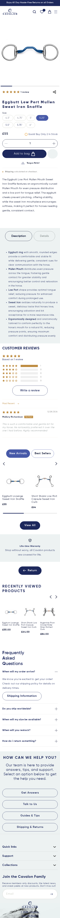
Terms (25, 916)
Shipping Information (22, 696)
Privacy (34, 916)
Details (44, 236)
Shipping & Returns (30, 827)
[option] (30, 548)
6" (32, 126)
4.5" (9, 119)
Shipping (9, 172)
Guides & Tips (30, 815)
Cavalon (34, 912)
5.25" (42, 118)
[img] (11, 412)
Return (32, 570)
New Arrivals (18, 453)
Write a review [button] (30, 390)
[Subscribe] (51, 894)
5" (32, 119)
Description (18, 236)
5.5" (8, 125)
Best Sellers (43, 453)
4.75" (21, 119)
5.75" (19, 125)
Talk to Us (30, 804)
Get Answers (30, 792)
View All (30, 525)
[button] (55, 12)
